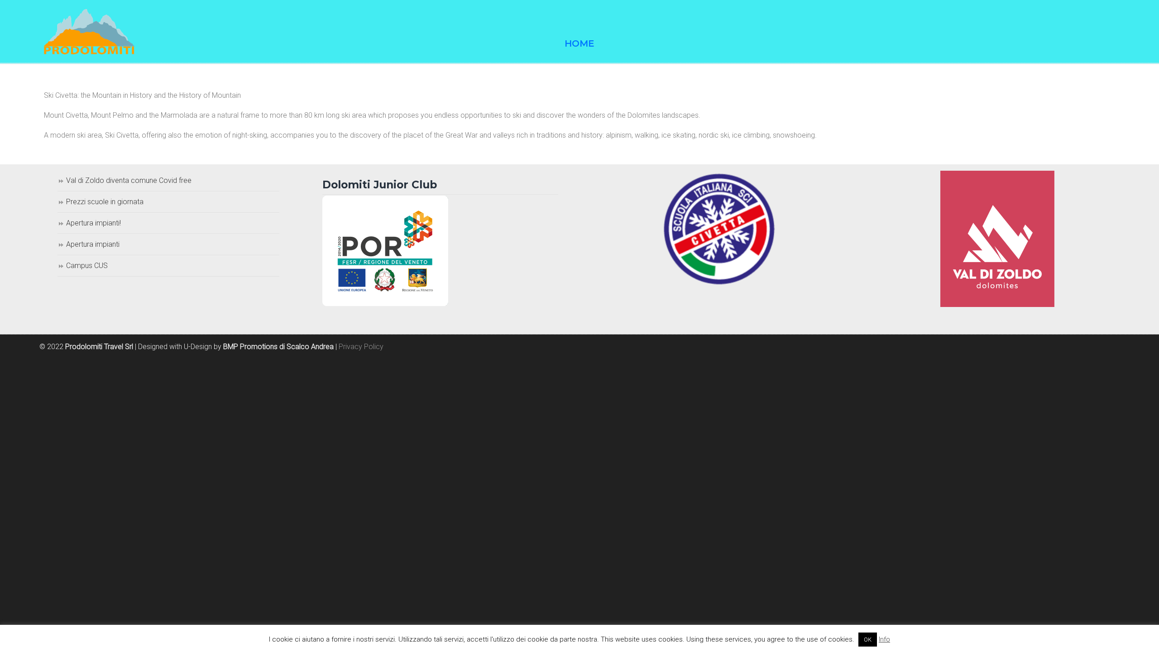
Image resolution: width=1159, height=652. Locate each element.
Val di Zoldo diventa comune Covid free (129, 180)
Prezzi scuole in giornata (105, 201)
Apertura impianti (93, 244)
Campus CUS (87, 265)
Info (884, 639)
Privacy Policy (361, 346)
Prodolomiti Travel (89, 31)
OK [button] (868, 639)
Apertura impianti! (93, 223)
